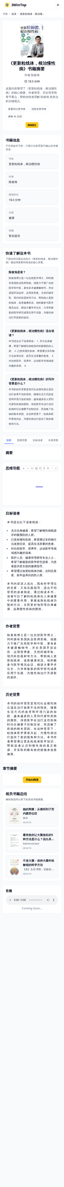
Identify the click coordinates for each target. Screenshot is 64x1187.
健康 (13, 13)
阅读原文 (32, 124)
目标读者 (38, 440)
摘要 (8, 440)
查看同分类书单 (16, 109)
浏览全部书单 (38, 109)
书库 (5, 13)
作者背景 (53, 440)
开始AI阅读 (32, 779)
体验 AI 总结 (15, 116)
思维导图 (22, 440)
